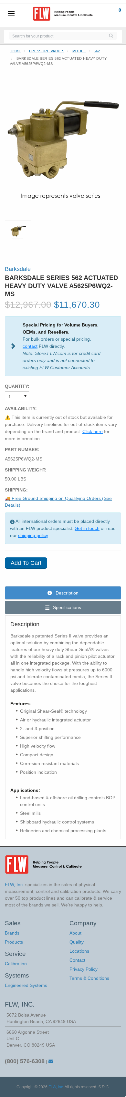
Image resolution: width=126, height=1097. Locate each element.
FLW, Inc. (56, 1087)
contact (30, 346)
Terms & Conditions (89, 978)
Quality (76, 942)
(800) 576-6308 (25, 1061)
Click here (92, 431)
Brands (12, 933)
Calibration (16, 963)
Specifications (66, 607)
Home (15, 51)
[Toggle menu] (11, 13)
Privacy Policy (83, 969)
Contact (77, 960)
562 (97, 51)
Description (66, 592)
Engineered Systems (26, 985)
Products (14, 942)
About (75, 933)
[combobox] (56, 35)
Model (79, 51)
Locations (79, 951)
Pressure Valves (46, 51)
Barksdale (18, 269)
